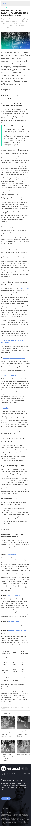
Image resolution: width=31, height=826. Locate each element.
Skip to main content (8, 3)
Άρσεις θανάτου (13, 621)
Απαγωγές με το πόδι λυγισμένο (14, 358)
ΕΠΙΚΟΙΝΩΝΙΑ (4, 808)
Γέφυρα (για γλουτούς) (10, 375)
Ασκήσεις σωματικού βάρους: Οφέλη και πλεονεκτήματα (7, 734)
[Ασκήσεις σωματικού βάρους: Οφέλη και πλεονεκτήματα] (8, 722)
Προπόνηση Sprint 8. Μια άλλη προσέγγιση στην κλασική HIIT (23, 734)
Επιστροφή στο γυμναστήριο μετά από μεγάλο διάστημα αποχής (7, 757)
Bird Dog (6, 408)
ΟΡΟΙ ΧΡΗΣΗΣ (4, 805)
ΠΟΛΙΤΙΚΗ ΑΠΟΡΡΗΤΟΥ (16, 805)
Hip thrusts (12, 554)
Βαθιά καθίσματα (14, 595)
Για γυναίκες (21, 707)
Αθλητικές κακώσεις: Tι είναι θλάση (23, 755)
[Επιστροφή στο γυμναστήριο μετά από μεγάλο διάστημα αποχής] (8, 746)
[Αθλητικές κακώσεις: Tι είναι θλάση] (23, 746)
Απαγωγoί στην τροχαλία (17, 630)
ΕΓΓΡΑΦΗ (6, 798)
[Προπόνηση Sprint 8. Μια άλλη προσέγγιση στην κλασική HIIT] (23, 722)
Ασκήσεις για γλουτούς (11, 707)
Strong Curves (25, 288)
